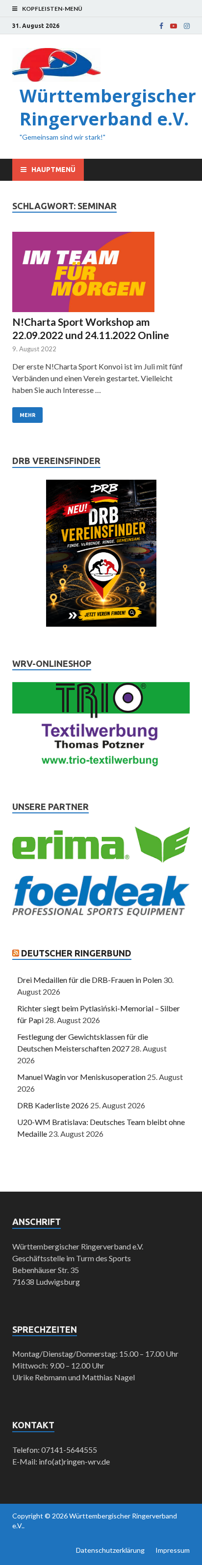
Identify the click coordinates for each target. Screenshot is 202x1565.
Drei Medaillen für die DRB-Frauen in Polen (89, 979)
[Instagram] (186, 26)
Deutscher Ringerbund (76, 953)
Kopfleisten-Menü (52, 8)
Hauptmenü (53, 169)
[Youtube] (173, 26)
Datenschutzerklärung (110, 1550)
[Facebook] (161, 26)
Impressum (172, 1550)
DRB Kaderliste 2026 (53, 1105)
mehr (27, 415)
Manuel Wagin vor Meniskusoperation (81, 1076)
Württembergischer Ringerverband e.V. (108, 107)
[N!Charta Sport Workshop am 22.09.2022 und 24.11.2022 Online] (101, 273)
